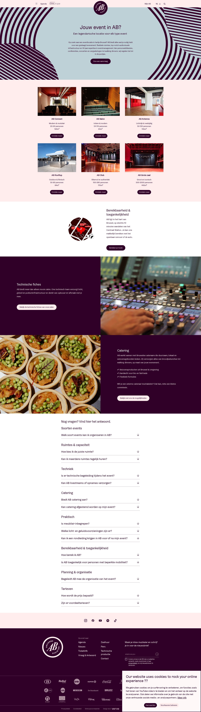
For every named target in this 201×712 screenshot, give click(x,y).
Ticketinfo (83, 650)
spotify (107, 620)
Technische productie (106, 652)
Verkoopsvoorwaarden (92, 709)
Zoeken (164, 4)
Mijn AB (148, 4)
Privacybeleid (65, 709)
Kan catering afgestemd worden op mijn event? (88, 507)
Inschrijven (157, 654)
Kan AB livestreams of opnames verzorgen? (86, 483)
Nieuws (81, 646)
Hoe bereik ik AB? (71, 555)
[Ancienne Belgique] (100, 8)
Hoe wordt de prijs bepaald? (77, 595)
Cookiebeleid (77, 709)
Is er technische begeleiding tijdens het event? (87, 475)
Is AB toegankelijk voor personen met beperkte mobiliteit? (94, 562)
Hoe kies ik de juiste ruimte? (77, 451)
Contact (105, 658)
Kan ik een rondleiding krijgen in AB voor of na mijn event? (94, 538)
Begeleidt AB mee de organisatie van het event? (88, 579)
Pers (103, 646)
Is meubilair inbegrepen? (75, 523)
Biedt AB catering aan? (74, 499)
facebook (93, 620)
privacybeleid (132, 663)
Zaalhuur (105, 642)
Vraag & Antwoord (87, 655)
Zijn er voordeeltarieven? (75, 603)
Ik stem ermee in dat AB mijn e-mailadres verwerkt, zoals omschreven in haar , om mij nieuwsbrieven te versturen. (141, 662)
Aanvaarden (150, 705)
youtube (100, 620)
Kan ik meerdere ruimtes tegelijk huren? (84, 459)
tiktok (115, 620)
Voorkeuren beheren (169, 705)
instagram (85, 620)
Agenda (43, 4)
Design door (107, 709)
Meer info (182, 697)
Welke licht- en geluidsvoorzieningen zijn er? (86, 531)
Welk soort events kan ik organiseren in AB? (86, 435)
